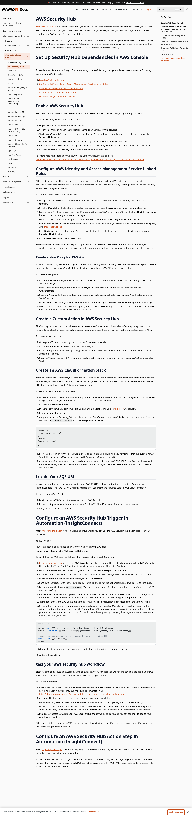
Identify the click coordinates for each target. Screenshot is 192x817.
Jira (9, 108)
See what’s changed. (135, 2)
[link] (17, 41)
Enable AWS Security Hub (51, 80)
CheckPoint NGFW (15, 75)
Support (136, 9)
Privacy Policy (93, 812)
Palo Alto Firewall (15, 155)
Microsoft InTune (15, 120)
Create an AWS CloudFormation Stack (57, 92)
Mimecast (12, 151)
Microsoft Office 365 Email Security (16, 130)
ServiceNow (13, 159)
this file (118, 408)
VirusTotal (12, 167)
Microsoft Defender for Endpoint (18, 145)
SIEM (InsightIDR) (15, 94)
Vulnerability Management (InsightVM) (13, 101)
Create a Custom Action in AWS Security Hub (61, 88)
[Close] (188, 812)
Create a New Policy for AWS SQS (175, 36)
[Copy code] (152, 427)
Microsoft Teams (15, 140)
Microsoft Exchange (16, 116)
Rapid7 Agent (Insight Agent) (17, 88)
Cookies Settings (176, 812)
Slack (10, 163)
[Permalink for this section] (78, 19)
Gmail (10, 83)
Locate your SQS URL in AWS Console (57, 96)
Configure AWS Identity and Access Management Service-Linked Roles (73, 84)
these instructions (53, 226)
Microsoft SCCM (14, 135)
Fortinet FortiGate (15, 79)
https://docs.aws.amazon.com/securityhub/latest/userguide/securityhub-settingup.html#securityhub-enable (90, 159)
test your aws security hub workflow (173, 59)
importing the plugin (52, 530)
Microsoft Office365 (16, 124)
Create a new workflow (50, 563)
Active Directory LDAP (17, 62)
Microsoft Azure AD (16, 112)
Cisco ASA (12, 70)
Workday (11, 172)
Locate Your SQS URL (170, 54)
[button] (16, 18)
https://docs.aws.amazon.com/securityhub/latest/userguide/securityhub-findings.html (82, 694)
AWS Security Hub (16, 66)
